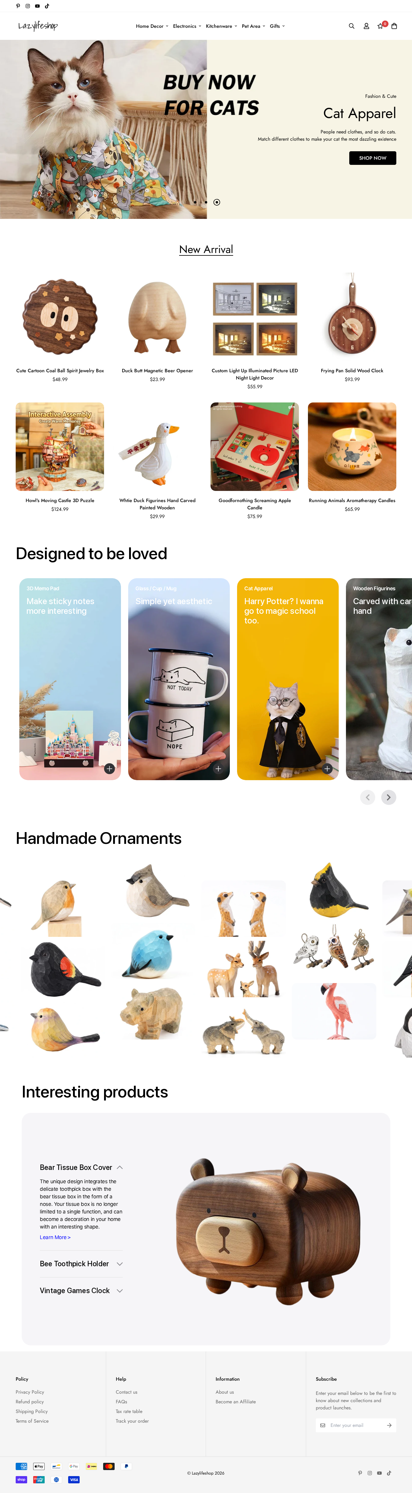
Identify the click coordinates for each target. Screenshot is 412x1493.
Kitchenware (219, 26)
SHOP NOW (287, 162)
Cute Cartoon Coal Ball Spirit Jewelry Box (60, 370)
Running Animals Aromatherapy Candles (352, 500)
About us (225, 1392)
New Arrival (206, 249)
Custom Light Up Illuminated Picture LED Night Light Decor (255, 374)
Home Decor (149, 26)
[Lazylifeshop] (37, 26)
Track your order (132, 1421)
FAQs (121, 1401)
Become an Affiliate (236, 1401)
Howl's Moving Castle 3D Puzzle (60, 500)
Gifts (275, 26)
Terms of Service (32, 1421)
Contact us (126, 1392)
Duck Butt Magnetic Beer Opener (157, 370)
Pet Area (251, 26)
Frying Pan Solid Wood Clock (352, 370)
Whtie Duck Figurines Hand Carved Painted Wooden (157, 504)
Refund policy (30, 1401)
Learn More (53, 1237)
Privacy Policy (30, 1392)
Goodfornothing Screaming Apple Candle (255, 504)
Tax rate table (129, 1411)
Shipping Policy (32, 1411)
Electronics (184, 26)
